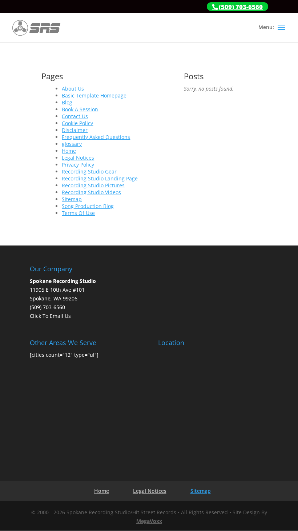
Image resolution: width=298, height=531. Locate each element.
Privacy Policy (78, 164)
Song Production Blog (88, 206)
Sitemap (72, 199)
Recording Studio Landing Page (100, 178)
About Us (73, 88)
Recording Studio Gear (89, 171)
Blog (67, 102)
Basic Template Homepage (94, 95)
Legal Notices (78, 157)
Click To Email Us (50, 315)
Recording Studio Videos (91, 192)
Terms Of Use (78, 212)
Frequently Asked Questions (96, 136)
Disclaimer (75, 130)
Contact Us (75, 116)
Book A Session (80, 109)
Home (69, 150)
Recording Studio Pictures (93, 185)
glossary (72, 143)
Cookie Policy (77, 123)
